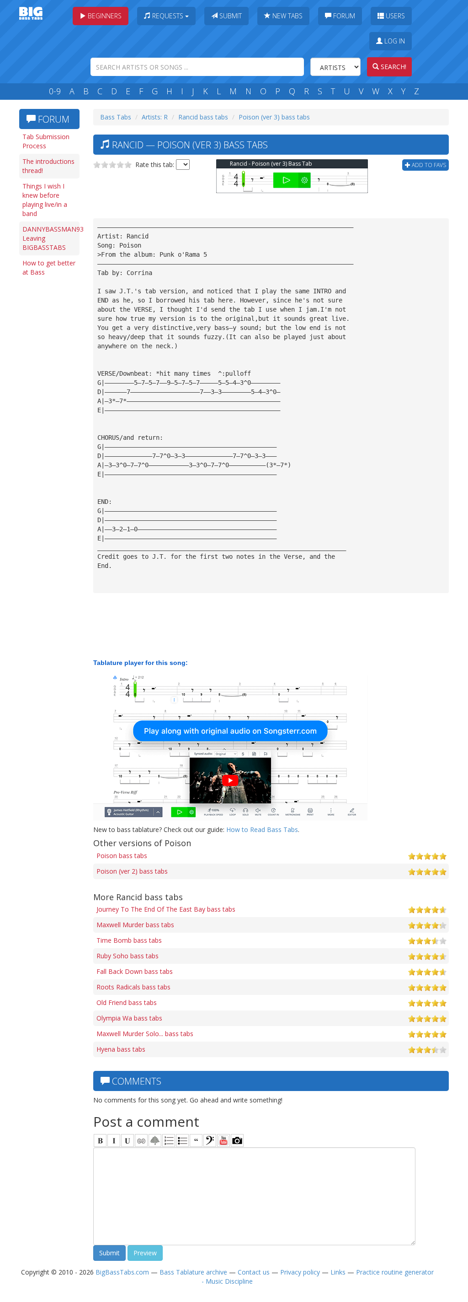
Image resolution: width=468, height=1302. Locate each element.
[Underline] (127, 1140)
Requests (167, 15)
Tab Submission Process (45, 141)
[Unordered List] (182, 1140)
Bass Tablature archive (193, 1272)
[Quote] (196, 1140)
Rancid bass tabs (203, 117)
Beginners (104, 15)
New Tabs (287, 15)
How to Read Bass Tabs (262, 829)
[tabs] (209, 1140)
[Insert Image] (155, 1140)
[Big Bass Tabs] (31, 12)
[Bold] (100, 1140)
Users (394, 15)
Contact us (254, 1272)
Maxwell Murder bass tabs (135, 924)
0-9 (55, 91)
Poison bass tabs (121, 855)
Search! (392, 66)
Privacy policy (300, 1272)
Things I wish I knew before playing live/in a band (44, 200)
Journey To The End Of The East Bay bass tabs (165, 909)
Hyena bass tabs (120, 1049)
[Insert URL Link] (141, 1140)
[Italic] (113, 1140)
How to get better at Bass (48, 267)
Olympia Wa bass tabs (129, 1018)
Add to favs (428, 165)
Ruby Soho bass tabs (127, 955)
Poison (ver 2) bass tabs (132, 871)
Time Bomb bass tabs (129, 940)
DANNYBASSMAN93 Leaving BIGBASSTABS (51, 238)
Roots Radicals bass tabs (133, 987)
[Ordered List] (168, 1140)
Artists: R (155, 117)
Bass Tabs (115, 117)
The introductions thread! (48, 166)
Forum (343, 15)
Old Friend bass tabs (126, 1002)
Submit (230, 15)
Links (338, 1272)
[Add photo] (237, 1140)
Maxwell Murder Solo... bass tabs (144, 1033)
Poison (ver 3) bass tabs (274, 117)
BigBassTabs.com (122, 1272)
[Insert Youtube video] (223, 1140)
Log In (394, 41)
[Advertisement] (51, 422)
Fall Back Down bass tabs (134, 971)
